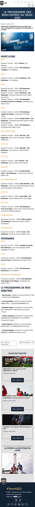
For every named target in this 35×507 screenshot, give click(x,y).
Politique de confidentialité (14, 494)
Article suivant (25, 342)
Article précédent (6, 343)
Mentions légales (27, 492)
